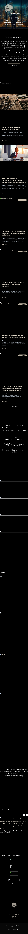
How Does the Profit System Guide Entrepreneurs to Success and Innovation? (13, 284)
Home (14, 911)
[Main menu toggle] (24, 8)
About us (14, 916)
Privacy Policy (14, 912)
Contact (14, 918)
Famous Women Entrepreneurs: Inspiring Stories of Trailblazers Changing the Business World (12, 388)
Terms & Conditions (14, 914)
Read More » (5, 140)
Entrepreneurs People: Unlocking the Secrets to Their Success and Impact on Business (13, 233)
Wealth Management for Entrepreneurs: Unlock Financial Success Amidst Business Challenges (14, 180)
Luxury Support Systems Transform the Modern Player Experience (13, 831)
